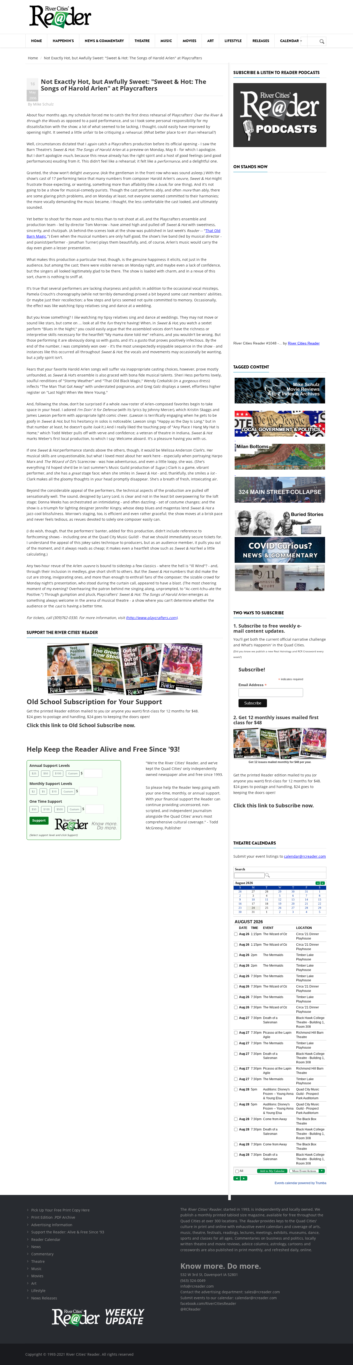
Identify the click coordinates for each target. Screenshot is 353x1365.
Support (39, 820)
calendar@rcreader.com (305, 856)
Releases (260, 40)
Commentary (42, 1253)
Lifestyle (233, 40)
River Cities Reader (304, 343)
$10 (54, 791)
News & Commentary (104, 40)
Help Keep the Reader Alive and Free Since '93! (103, 749)
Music (166, 40)
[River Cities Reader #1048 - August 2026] (279, 255)
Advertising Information (51, 1224)
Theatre (142, 40)
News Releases (44, 1298)
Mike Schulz (43, 104)
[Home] (60, 17)
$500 (60, 809)
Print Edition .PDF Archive (53, 1217)
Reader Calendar (45, 1239)
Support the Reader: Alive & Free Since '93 (67, 1232)
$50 (45, 773)
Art (210, 40)
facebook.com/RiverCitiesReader (208, 1303)
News (36, 1246)
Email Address (253, 684)
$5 (43, 791)
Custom (73, 773)
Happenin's (63, 40)
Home (36, 40)
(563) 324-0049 (192, 1280)
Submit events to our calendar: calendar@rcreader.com (228, 1297)
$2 (33, 791)
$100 (58, 773)
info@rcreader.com (197, 1286)
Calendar (290, 40)
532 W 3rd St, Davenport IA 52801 (209, 1274)
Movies (189, 40)
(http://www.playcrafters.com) (151, 617)
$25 (34, 773)
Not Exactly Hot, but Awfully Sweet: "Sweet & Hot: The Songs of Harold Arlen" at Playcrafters (123, 84)
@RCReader (190, 1309)
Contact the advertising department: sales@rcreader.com (230, 1291)
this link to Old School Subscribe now (87, 725)
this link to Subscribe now (279, 805)
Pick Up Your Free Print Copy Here (60, 1210)
